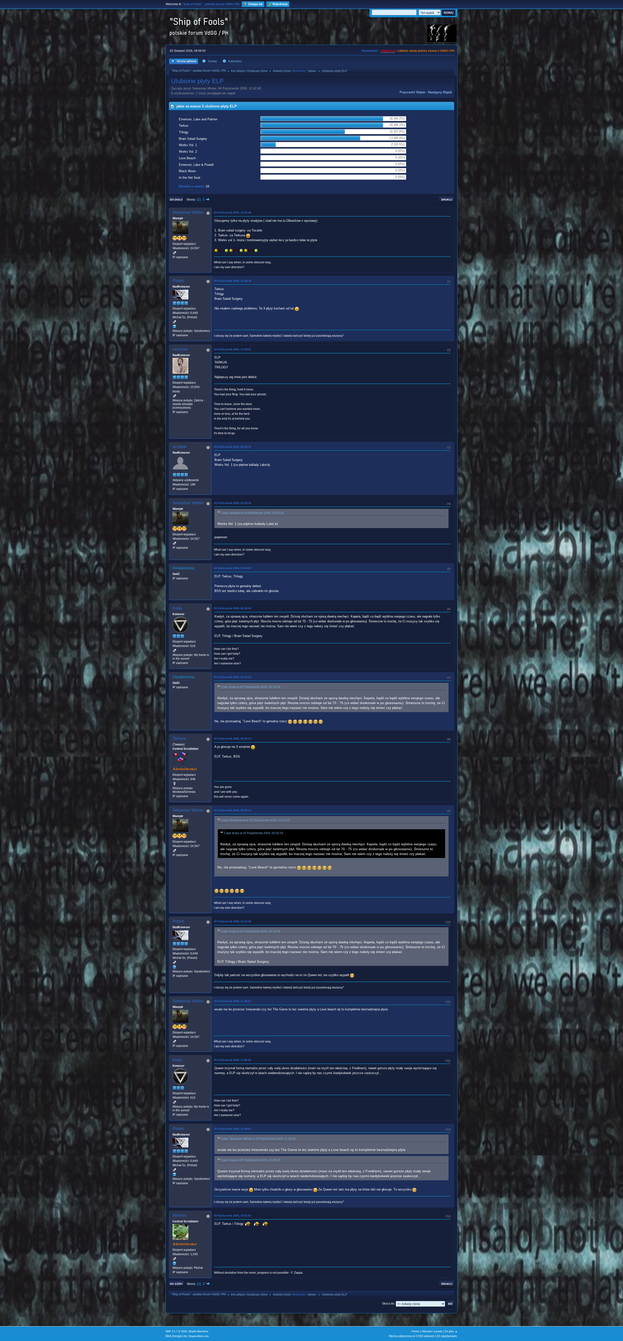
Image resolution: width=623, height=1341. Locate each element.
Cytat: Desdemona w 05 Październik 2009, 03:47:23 (255, 820)
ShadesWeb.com (199, 1336)
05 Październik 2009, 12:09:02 (232, 1128)
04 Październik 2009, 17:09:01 (232, 349)
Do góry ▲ (451, 1331)
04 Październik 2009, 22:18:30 (232, 503)
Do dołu (176, 199)
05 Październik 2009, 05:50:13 (232, 738)
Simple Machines (198, 1331)
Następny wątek (440, 92)
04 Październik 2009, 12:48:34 (232, 280)
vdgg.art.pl (387, 51)
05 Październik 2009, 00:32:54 (232, 608)
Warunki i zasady (432, 1331)
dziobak (180, 446)
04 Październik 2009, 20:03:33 (232, 446)
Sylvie (312, 71)
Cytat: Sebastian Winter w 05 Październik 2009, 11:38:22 (258, 1138)
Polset (178, 280)
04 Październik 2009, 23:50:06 (232, 568)
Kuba (177, 608)
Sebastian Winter (188, 212)
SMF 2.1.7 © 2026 (176, 1331)
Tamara (179, 738)
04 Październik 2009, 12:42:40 (232, 212)
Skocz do (388, 1303)
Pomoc (416, 1331)
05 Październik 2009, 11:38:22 (232, 1001)
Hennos (179, 1215)
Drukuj (446, 199)
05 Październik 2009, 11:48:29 (232, 1060)
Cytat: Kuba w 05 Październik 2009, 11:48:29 (250, 1160)
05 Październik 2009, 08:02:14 (232, 810)
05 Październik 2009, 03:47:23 (232, 677)
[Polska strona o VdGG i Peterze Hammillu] (174, 1263)
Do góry (176, 1283)
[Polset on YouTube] (174, 326)
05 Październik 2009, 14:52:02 (232, 1215)
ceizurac (180, 349)
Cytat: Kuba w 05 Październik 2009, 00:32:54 (250, 687)
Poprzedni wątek (412, 92)
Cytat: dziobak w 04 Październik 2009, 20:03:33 (252, 513)
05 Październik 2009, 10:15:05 (232, 921)
